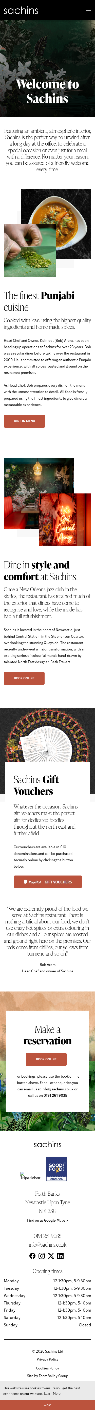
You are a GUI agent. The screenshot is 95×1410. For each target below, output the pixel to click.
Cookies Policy (47, 1368)
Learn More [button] (52, 1393)
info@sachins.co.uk (47, 1244)
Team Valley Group (53, 1376)
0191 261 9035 (47, 1235)
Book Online (24, 678)
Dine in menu (24, 421)
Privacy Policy (48, 1360)
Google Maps (56, 1221)
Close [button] (47, 1405)
